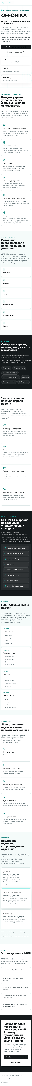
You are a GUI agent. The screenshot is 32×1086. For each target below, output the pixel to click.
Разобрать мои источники (15, 47)
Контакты (4, 1079)
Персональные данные (16, 1079)
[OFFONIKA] (7, 2)
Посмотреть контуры (14, 52)
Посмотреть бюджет (15, 1062)
